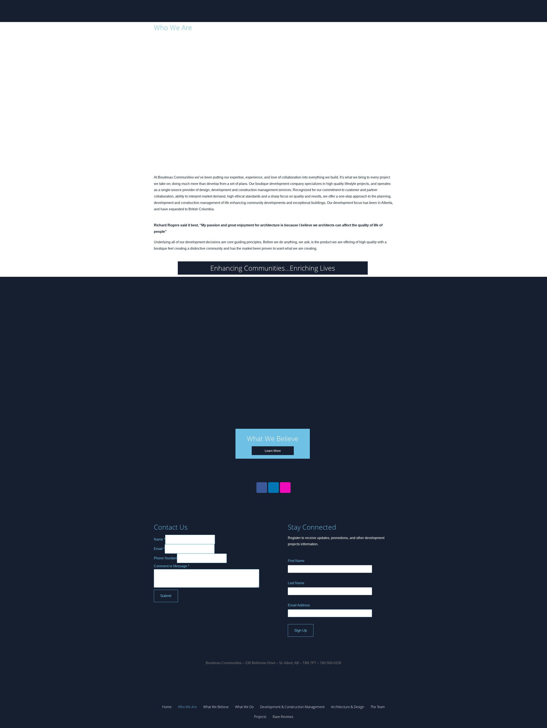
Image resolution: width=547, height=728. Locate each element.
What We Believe (216, 706)
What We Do (244, 706)
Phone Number (165, 558)
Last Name (296, 583)
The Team (378, 706)
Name (159, 539)
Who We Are (187, 706)
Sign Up (300, 630)
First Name (296, 561)
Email (159, 549)
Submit (165, 596)
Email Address (299, 605)
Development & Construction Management (292, 706)
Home (167, 706)
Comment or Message (171, 566)
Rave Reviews (283, 716)
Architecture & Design (347, 706)
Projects (260, 716)
